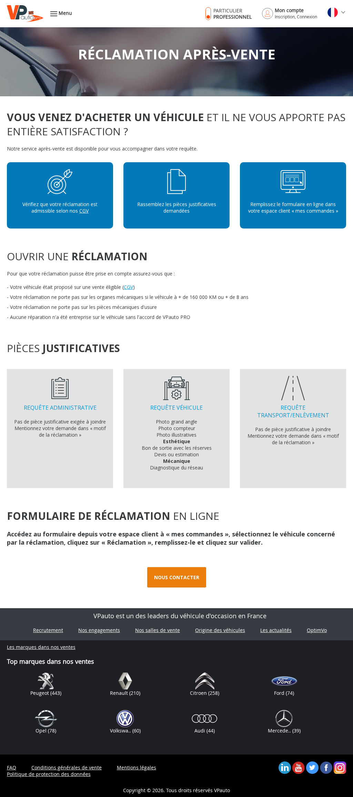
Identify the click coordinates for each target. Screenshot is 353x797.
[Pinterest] (340, 767)
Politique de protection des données (49, 774)
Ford (280, 693)
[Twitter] (312, 767)
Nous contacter (176, 577)
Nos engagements (99, 630)
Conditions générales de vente (66, 767)
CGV (84, 210)
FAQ (11, 767)
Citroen (199, 693)
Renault (119, 693)
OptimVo (317, 630)
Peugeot (40, 693)
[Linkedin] (285, 767)
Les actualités (276, 630)
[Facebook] (326, 767)
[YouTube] (298, 767)
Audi (200, 730)
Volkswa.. (121, 730)
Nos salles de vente (157, 630)
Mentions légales (136, 767)
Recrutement (48, 630)
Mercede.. (280, 730)
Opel (42, 730)
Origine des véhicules (220, 630)
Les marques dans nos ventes (41, 647)
